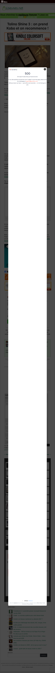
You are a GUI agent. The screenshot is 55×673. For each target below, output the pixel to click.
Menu (5, 2)
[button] (2, 2)
